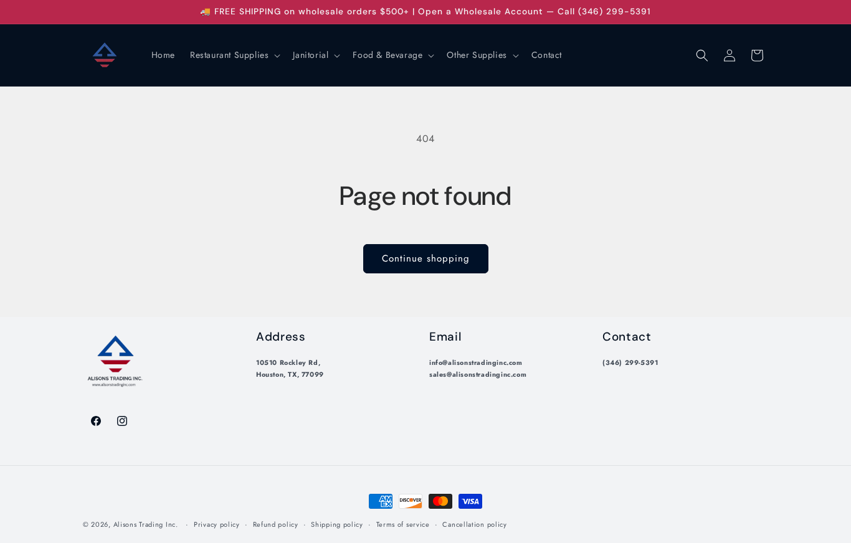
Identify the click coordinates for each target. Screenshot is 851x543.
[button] (234, 55)
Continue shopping (426, 258)
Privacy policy (217, 524)
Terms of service (403, 524)
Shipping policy (337, 524)
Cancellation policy (474, 524)
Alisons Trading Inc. (145, 524)
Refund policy (275, 524)
